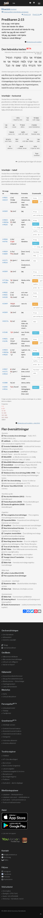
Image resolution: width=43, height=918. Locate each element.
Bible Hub (7, 562)
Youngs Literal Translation (13, 557)
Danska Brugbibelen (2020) (13, 504)
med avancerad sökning (32, 462)
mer (17, 140)
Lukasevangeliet (8, 769)
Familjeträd (7, 713)
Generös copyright (9, 640)
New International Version (13, 528)
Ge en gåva (7, 891)
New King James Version (12, 541)
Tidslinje (5, 711)
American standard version (14, 539)
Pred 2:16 (36, 14)
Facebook (7, 874)
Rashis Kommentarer (11, 605)
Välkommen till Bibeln (10, 657)
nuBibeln (6, 441)
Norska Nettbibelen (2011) (13, 496)
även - (13, 126)
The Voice (7, 554)
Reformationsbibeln (11, 467)
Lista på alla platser (9, 696)
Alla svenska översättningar (12, 659)
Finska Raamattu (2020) (12, 502)
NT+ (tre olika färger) (10, 759)
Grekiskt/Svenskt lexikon (11, 728)
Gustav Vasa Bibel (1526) (13, 486)
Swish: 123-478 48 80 (10, 896)
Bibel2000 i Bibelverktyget (13, 462)
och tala (8, 140)
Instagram (7, 871)
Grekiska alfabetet (9, 743)
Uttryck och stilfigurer (10, 662)
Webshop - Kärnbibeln (13, 899)
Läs (14, 3)
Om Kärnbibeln (8, 634)
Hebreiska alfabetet (10, 740)
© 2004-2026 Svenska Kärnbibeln (14, 911)
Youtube (7, 877)
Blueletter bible (9, 583)
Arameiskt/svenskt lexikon (12, 731)
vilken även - (21, 147)
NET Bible (7, 549)
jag (27, 119)
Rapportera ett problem (34, 42)
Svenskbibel (8, 465)
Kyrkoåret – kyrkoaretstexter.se (14, 800)
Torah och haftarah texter (12, 802)
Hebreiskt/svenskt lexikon (12, 734)
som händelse (34, 126)
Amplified (7, 525)
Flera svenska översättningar (14, 436)
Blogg (6, 645)
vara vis (11, 133)
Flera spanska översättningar (15, 576)
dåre (22, 126)
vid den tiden (28, 140)
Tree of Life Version (11, 547)
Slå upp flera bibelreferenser (13, 679)
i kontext (9, 9)
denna (10, 147)
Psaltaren (6, 779)
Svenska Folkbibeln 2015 (13, 446)
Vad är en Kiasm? (9, 664)
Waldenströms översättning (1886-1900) (19, 473)
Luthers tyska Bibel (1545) (13, 573)
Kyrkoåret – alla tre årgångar (13, 783)
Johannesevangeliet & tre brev (13, 771)
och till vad (23, 133)
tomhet (37, 154)
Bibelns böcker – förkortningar (13, 681)
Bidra (6, 860)
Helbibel (6, 756)
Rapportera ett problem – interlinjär (28, 423)
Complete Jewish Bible (12, 533)
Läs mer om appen (9, 833)
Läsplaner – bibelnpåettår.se (13, 794)
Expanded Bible (9, 520)
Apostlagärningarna (9, 777)
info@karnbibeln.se (10, 855)
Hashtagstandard (9, 684)
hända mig (36, 133)
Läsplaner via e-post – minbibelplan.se (16, 797)
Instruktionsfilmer (9, 648)
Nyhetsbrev (8, 879)
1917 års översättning (12, 481)
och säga (36, 119)
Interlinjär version (9, 725)
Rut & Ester (7, 763)
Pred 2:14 (27, 14)
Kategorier (6, 737)
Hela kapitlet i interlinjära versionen (16, 12)
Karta (5, 694)
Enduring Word (9, 599)
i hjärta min (17, 119)
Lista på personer (9, 708)
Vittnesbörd (7, 637)
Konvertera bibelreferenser (13, 676)
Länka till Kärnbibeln (10, 687)
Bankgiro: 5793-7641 (10, 893)
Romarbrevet (7, 774)
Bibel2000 (7, 457)
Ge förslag (7, 857)
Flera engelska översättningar (15, 515)
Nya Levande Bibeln (11, 452)
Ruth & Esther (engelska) (11, 766)
